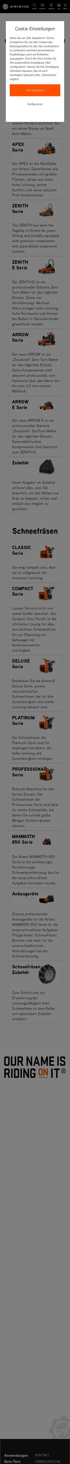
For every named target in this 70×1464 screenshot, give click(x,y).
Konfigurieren (35, 104)
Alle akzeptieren (35, 90)
